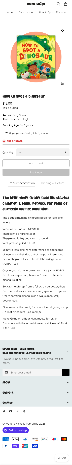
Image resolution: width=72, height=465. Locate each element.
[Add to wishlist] (62, 30)
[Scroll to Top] (66, 447)
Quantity (8, 152)
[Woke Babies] (36, 4)
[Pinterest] (4, 411)
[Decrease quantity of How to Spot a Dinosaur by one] (20, 152)
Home (9, 12)
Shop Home (26, 12)
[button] (65, 4)
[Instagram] (17, 411)
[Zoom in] (62, 83)
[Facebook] (10, 411)
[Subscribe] (65, 372)
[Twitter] (24, 411)
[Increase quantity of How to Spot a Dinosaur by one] (65, 152)
